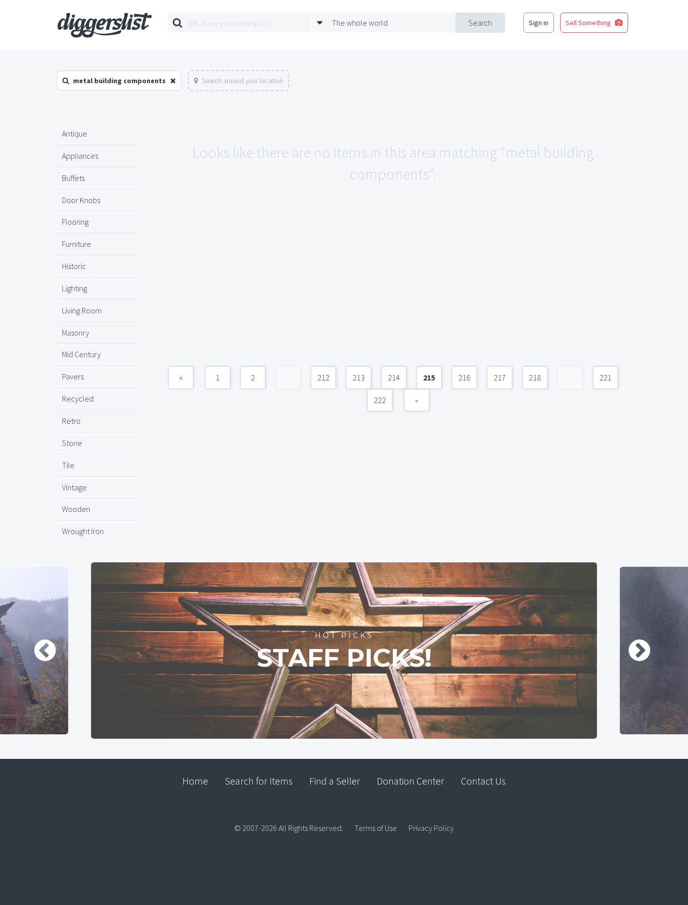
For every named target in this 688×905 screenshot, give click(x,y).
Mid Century (81, 354)
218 (535, 377)
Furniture (76, 244)
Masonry (75, 333)
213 (359, 377)
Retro (71, 421)
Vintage (74, 487)
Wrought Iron (83, 531)
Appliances (80, 156)
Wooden (76, 509)
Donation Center (410, 780)
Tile (68, 465)
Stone (72, 443)
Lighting (74, 288)
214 (394, 377)
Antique (74, 133)
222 (380, 400)
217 (500, 377)
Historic (74, 266)
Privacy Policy (431, 828)
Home (195, 780)
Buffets (73, 178)
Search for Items (259, 780)
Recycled (78, 399)
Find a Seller (334, 780)
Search (480, 23)
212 (323, 377)
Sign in (538, 22)
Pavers (73, 376)
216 (464, 377)
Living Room (82, 310)
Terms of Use (376, 828)
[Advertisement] (393, 285)
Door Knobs (81, 200)
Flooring (75, 222)
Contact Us (483, 780)
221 (605, 377)
